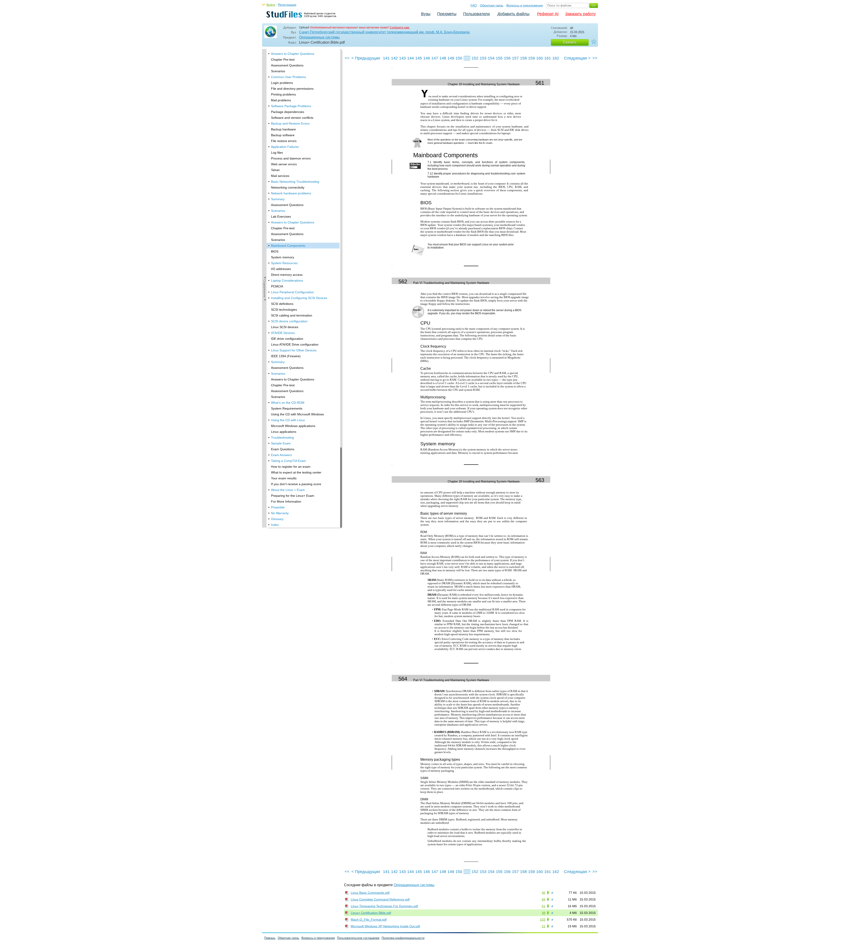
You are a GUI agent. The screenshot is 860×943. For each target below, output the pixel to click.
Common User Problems (288, 77)
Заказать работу (580, 14)
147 (434, 58)
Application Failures (285, 147)
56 (543, 899)
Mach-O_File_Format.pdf (369, 919)
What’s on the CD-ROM (287, 402)
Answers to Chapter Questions (292, 53)
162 (555, 58)
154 (491, 58)
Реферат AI (548, 14)
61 (543, 906)
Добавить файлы (513, 14)
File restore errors (284, 141)
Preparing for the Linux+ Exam (292, 495)
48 (543, 913)
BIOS (274, 251)
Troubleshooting (282, 437)
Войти (271, 4)
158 (523, 58)
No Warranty (280, 513)
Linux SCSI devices (284, 327)
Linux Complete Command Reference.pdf (380, 899)
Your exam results (284, 478)
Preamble (278, 507)
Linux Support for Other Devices (293, 350)
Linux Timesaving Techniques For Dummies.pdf (384, 906)
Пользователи (476, 14)
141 (386, 58)
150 (459, 58)
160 (539, 58)
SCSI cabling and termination (291, 315)
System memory (282, 257)
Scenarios (278, 71)
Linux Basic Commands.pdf (370, 892)
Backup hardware (283, 129)
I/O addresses (281, 269)
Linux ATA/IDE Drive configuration (294, 344)
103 (542, 919)
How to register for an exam (290, 466)
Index (275, 525)
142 (394, 58)
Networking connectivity (287, 187)
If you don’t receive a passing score (296, 484)
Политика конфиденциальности (403, 938)
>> (594, 58)
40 (543, 892)
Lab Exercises (281, 216)
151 (467, 58)
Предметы (446, 14)
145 (418, 58)
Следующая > (577, 58)
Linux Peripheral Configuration (292, 292)
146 (426, 58)
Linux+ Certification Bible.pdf (371, 913)
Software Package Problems (291, 106)
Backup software (283, 135)
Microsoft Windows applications (293, 426)
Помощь (269, 938)
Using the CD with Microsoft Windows (297, 414)
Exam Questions (282, 449)
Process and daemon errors (291, 158)
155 (499, 58)
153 (483, 58)
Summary (278, 199)
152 (475, 58)
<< (347, 58)
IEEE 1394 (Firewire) (286, 356)
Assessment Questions (287, 65)
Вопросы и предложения (524, 5)
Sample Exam (281, 443)
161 (547, 58)
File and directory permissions (292, 88)
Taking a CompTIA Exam (288, 461)
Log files (277, 152)
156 (507, 58)
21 (543, 926)
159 (531, 58)
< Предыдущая (365, 58)
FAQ (474, 5)
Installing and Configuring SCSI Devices (299, 298)
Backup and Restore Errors (290, 123)
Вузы (425, 14)
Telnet (275, 170)
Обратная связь (491, 5)
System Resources (284, 263)
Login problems (282, 83)
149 (450, 58)
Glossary (277, 519)
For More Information (286, 501)
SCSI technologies (284, 309)
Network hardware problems (291, 193)
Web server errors (284, 164)
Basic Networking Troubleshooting (295, 181)
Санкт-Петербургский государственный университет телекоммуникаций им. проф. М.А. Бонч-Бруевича (384, 32)
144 (410, 58)
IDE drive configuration (287, 338)
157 (515, 58)
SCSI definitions (282, 304)
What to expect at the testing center (296, 472)
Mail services (280, 176)
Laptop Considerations (287, 280)
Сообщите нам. (400, 27)
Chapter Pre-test (283, 59)
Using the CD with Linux (288, 420)
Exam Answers (281, 455)
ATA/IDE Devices (283, 333)
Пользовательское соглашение (358, 938)
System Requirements (286, 408)
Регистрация (287, 4)
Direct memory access (287, 274)
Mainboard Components (288, 245)
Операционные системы (319, 37)
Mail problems (281, 100)
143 (402, 58)
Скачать (569, 42)
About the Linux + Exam (288, 490)
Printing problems (283, 94)
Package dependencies (287, 112)
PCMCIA (277, 286)
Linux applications (283, 431)
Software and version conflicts (292, 117)
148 (442, 58)
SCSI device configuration (289, 321)
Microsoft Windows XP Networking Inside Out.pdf (385, 926)
